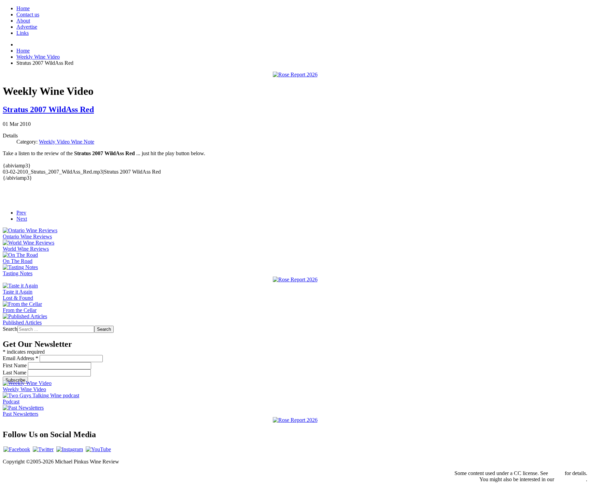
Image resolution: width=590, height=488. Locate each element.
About (23, 21)
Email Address (20, 358)
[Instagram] (70, 449)
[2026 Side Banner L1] (295, 279)
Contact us (27, 14)
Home (23, 8)
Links (22, 33)
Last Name (15, 372)
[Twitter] (43, 449)
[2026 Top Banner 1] (295, 74)
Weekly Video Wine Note (66, 142)
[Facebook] (17, 449)
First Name (15, 365)
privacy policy (571, 479)
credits (556, 473)
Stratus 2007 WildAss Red (48, 109)
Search (10, 329)
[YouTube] (98, 449)
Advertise (26, 27)
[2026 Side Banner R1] (295, 420)
